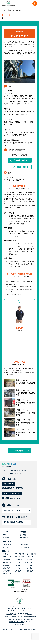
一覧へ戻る (19, 450)
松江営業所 (30, 562)
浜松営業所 (6, 568)
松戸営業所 (30, 560)
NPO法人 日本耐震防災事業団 (16, 619)
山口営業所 (30, 565)
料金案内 (23, 532)
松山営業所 (6, 571)
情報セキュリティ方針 (16, 622)
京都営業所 (6, 560)
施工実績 (23, 535)
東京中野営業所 (19, 557)
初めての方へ (24, 538)
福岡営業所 (18, 571)
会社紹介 (5, 532)
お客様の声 (5, 538)
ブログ (4, 535)
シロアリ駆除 (7, 545)
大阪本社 (5, 554)
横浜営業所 (18, 560)
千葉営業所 (30, 557)
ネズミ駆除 (6, 547)
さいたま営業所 (31, 554)
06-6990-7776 (12, 488)
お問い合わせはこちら (12, 510)
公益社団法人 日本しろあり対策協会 (18, 614)
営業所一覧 (5, 551)
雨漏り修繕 (24, 545)
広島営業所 (18, 565)
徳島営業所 (30, 571)
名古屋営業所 (7, 562)
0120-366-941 (11, 497)
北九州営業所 (7, 574)
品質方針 (16, 624)
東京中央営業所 (19, 554)
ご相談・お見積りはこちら (14, 522)
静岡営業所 (6, 565)
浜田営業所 (18, 568)
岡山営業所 (18, 562)
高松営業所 (30, 568)
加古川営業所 (7, 557)
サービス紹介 (6, 541)
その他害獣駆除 (25, 547)
